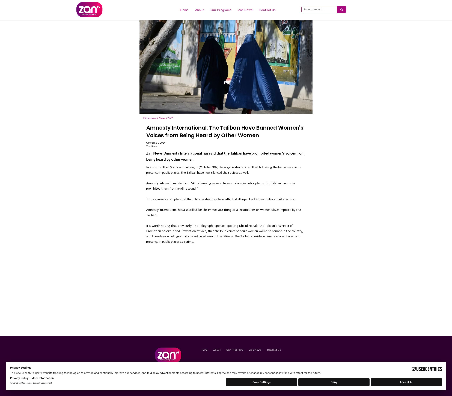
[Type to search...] (341, 9)
